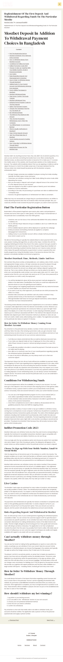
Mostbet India (8, 22)
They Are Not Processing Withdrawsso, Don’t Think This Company (19, 121)
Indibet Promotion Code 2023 (19, 66)
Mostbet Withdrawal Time (18, 100)
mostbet (37, 560)
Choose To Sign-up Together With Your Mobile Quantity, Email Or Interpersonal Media (20, 70)
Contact (42, 645)
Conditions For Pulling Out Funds (19, 64)
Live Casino (13, 74)
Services (27, 645)
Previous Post (13, 620)
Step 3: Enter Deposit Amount (19, 133)
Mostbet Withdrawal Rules (18, 94)
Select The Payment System (18, 106)
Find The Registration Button (18, 53)
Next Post (51, 620)
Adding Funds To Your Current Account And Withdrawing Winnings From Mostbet (20, 86)
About (35, 645)
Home (19, 645)
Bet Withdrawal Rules (16, 113)
